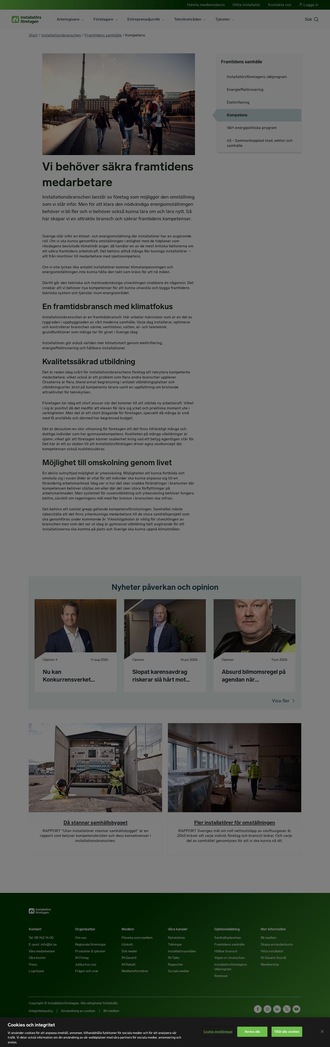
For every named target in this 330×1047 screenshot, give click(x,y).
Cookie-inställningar (218, 1031)
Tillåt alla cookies (286, 1031)
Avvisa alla (252, 1031)
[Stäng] (322, 1031)
